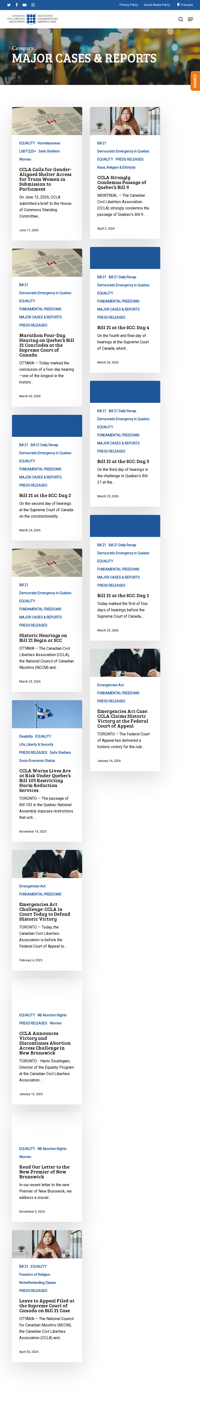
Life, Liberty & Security (36, 744)
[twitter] (9, 5)
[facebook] (17, 5)
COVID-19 (104, 1368)
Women (25, 159)
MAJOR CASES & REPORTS (118, 309)
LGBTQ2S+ (27, 151)
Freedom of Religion (34, 1274)
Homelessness (49, 143)
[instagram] (33, 5)
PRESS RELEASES (130, 159)
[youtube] (25, 5)
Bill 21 (101, 143)
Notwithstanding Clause (37, 1283)
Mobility (103, 1385)
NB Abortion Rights (52, 1015)
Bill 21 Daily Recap (122, 277)
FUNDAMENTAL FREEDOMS (118, 301)
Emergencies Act (110, 685)
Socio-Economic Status (37, 761)
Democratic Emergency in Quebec (123, 151)
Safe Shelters (49, 151)
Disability (26, 736)
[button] (190, 19)
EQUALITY (27, 143)
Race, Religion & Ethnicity (116, 167)
